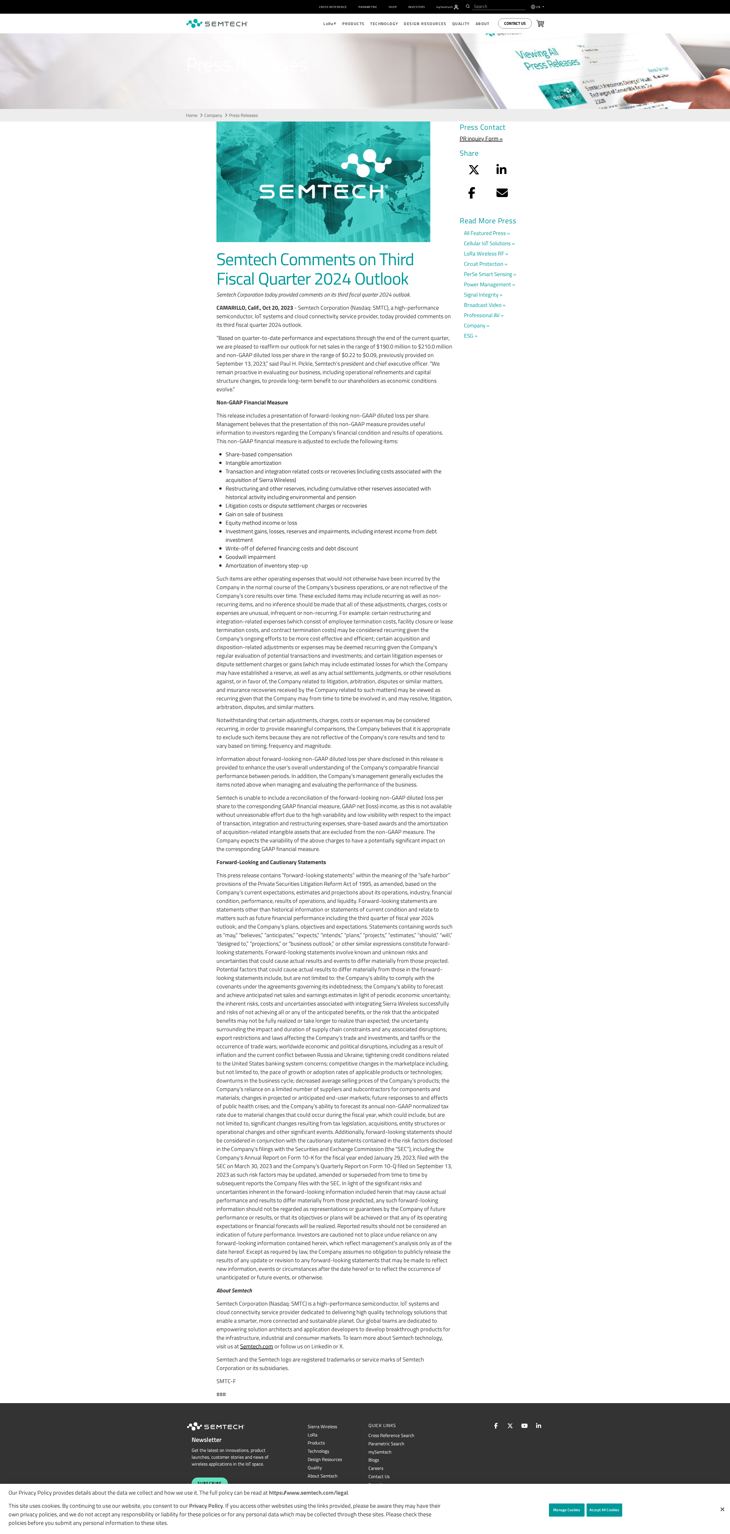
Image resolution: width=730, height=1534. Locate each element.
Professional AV (482, 315)
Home (191, 115)
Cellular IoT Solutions (487, 243)
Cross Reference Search (391, 1435)
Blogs (373, 1459)
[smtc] (217, 23)
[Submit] (467, 6)
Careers (375, 1468)
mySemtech (380, 1451)
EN (539, 7)
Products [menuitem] (353, 24)
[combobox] (498, 6)
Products (316, 1442)
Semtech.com (256, 1346)
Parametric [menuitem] (367, 7)
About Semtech (323, 1475)
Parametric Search (386, 1443)
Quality (315, 1467)
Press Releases (243, 115)
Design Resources (325, 1459)
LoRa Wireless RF (484, 253)
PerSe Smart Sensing (488, 274)
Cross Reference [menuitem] (333, 7)
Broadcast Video (483, 305)
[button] (722, 1509)
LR (312, 1434)
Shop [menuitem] (393, 7)
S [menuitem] (444, 7)
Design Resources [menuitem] (425, 24)
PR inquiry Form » (481, 138)
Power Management (487, 284)
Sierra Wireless (322, 1426)
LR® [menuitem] (329, 24)
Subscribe (210, 1483)
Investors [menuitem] (416, 7)
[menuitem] (456, 7)
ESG (468, 335)
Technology (318, 1451)
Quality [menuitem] (461, 24)
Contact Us (515, 23)
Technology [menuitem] (384, 24)
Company (213, 115)
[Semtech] (221, 1431)
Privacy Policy (206, 1505)
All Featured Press (485, 233)
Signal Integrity (481, 294)
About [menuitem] (483, 24)
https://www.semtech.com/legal (308, 1492)
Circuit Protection (483, 264)
